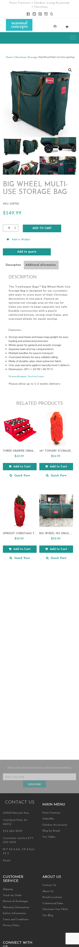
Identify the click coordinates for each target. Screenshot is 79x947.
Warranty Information (16, 907)
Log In (51, 27)
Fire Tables (48, 837)
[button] (70, 70)
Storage (32, 57)
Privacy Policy (11, 925)
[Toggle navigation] (73, 37)
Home (9, 57)
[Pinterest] (40, 14)
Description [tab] (13, 265)
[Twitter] (34, 14)
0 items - (63, 25)
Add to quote (26, 251)
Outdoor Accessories (54, 825)
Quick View (22, 475)
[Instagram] (46, 14)
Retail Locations (52, 897)
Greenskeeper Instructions (26, 376)
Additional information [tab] (40, 265)
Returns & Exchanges (15, 901)
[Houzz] (51, 14)
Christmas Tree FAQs (55, 909)
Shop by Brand (51, 830)
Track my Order (12, 895)
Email (6, 860)
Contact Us (49, 885)
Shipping (8, 889)
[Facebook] (28, 14)
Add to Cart (42, 228)
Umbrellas (48, 818)
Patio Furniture (51, 812)
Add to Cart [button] (22, 466)
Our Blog (47, 915)
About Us (48, 891)
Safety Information (14, 913)
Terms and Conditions (16, 919)
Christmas (20, 57)
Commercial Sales (52, 903)
